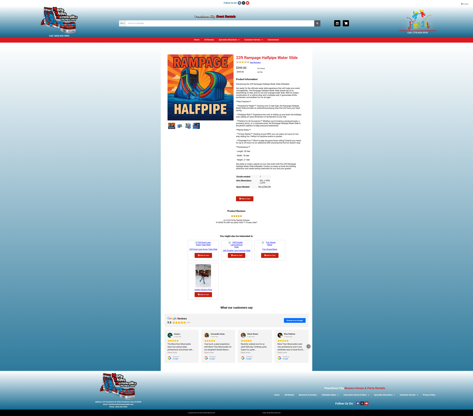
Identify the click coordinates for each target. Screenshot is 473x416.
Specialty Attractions (228, 40)
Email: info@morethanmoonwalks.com (118, 404)
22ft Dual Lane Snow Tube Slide (203, 249)
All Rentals (209, 40)
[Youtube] (247, 3)
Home (196, 40)
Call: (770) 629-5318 (417, 32)
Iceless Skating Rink (203, 290)
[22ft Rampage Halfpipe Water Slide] (171, 126)
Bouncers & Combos (308, 395)
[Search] (317, 23)
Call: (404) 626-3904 (59, 35)
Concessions (273, 40)
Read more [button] (172, 352)
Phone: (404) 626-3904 (118, 407)
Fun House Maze (269, 249)
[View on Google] (170, 335)
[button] (164, 346)
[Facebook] (239, 3)
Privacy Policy (429, 395)
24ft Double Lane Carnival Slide (236, 250)
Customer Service (252, 40)
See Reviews (255, 62)
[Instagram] (243, 3)
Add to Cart (245, 199)
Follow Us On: (230, 3)
